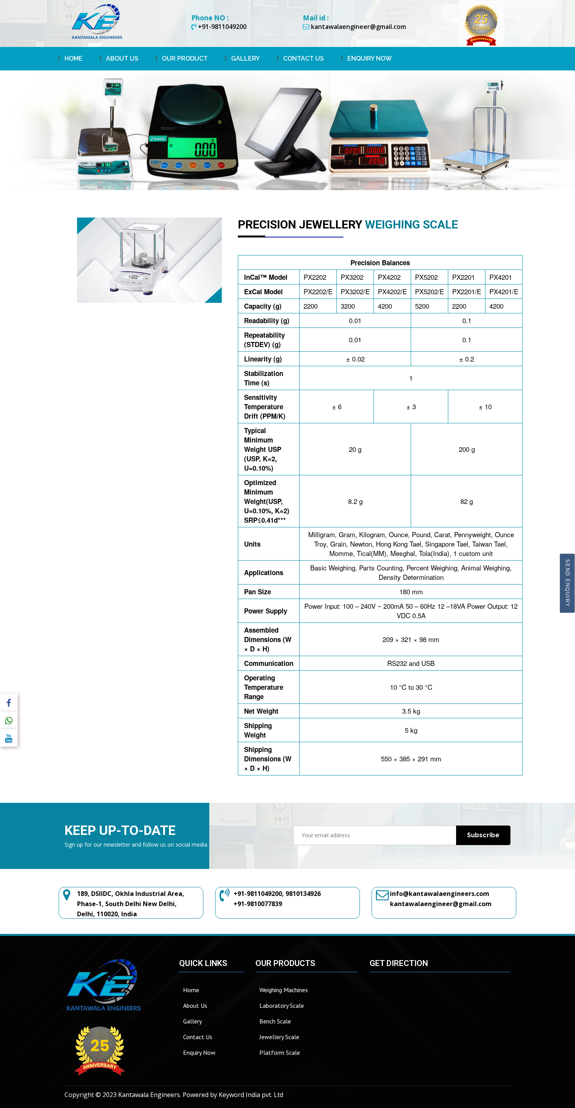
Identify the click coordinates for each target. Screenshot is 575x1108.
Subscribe (483, 835)
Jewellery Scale (279, 1037)
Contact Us (303, 58)
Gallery (245, 58)
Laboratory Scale (281, 1005)
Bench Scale (275, 1021)
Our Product (185, 58)
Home (74, 58)
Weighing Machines (283, 990)
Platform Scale (279, 1052)
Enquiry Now (369, 58)
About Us (122, 58)
